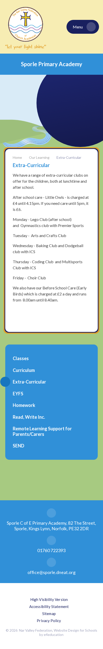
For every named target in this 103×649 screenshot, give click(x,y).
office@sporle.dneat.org (52, 572)
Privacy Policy (49, 620)
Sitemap (49, 613)
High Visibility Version (49, 599)
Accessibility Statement (49, 606)
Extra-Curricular (68, 157)
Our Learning (39, 157)
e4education (54, 634)
